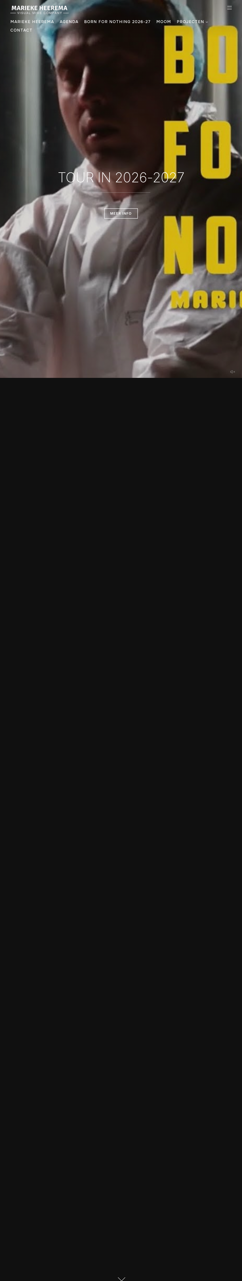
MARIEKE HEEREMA (32, 21)
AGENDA (69, 21)
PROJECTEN (190, 21)
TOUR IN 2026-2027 (121, 177)
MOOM (163, 21)
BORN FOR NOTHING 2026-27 (117, 21)
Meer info (121, 213)
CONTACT (21, 30)
